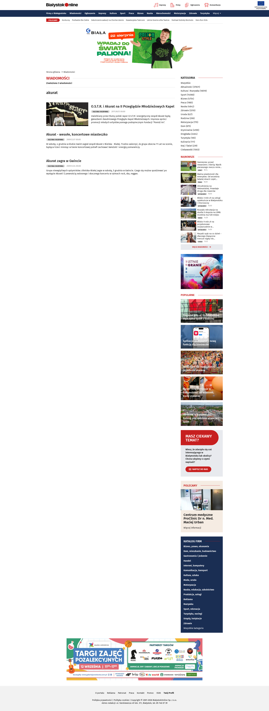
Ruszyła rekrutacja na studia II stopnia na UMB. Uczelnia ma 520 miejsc (209, 212)
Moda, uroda (190, 580)
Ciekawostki (187, 149)
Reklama (188, 599)
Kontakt (140, 693)
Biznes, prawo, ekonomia (196, 546)
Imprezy (162, 5)
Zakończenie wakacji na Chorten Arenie (107, 20)
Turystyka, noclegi (193, 613)
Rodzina (185, 118)
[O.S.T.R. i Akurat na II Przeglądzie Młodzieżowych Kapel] (67, 114)
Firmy (178, 5)
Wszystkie (186, 83)
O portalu (99, 693)
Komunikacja (215, 5)
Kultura (113, 13)
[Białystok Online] (62, 5)
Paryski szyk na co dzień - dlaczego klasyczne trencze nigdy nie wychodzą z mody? (209, 236)
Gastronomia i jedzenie (195, 556)
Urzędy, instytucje (193, 618)
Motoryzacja (180, 13)
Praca (131, 13)
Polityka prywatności (102, 700)
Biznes (140, 13)
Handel (187, 560)
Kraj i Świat (186, 145)
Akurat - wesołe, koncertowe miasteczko (77, 134)
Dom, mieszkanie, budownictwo (200, 551)
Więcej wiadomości (200, 247)
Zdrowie (193, 13)
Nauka (150, 13)
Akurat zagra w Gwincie (63, 161)
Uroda (184, 114)
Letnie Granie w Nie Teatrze (158, 20)
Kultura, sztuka (191, 575)
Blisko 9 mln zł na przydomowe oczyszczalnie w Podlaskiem (205, 224)
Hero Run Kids (201, 20)
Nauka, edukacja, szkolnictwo (199, 589)
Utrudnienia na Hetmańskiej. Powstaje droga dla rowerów (208, 188)
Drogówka (186, 134)
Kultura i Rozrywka (100, 112)
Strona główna (53, 72)
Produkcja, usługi (193, 594)
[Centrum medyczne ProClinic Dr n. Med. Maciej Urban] (202, 499)
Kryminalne (186, 130)
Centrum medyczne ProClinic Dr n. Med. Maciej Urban (198, 518)
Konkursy (66, 20)
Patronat (122, 693)
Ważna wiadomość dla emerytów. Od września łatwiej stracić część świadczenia (208, 176)
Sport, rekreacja (192, 609)
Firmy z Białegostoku (56, 13)
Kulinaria (185, 141)
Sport (122, 13)
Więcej (216, 13)
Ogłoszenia (195, 5)
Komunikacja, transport (196, 570)
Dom (183, 126)
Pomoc (150, 693)
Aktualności (187, 87)
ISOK (158, 693)
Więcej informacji (192, 527)
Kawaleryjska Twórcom (135, 20)
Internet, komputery (194, 565)
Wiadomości (75, 13)
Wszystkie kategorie (194, 628)
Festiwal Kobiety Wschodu (182, 20)
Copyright (135, 700)
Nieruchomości (163, 13)
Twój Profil (169, 693)
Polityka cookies (121, 700)
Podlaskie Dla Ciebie (80, 20)
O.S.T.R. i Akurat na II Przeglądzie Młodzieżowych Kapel (132, 106)
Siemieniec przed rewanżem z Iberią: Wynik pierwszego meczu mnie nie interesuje (209, 164)
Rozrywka (188, 604)
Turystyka (205, 13)
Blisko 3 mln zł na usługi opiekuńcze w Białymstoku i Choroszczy (210, 200)
